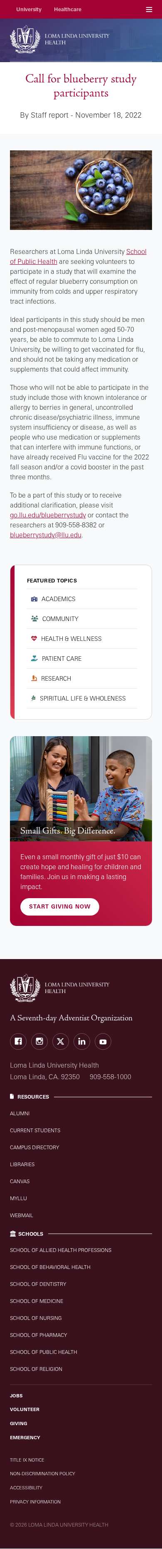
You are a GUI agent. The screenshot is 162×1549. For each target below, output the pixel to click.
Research (56, 678)
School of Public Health (43, 1352)
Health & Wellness (71, 638)
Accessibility (26, 1488)
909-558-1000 (110, 1077)
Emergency (25, 1437)
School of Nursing (36, 1318)
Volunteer (24, 1409)
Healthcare (67, 9)
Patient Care (61, 658)
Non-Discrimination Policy (42, 1474)
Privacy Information (35, 1502)
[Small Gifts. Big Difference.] (81, 788)
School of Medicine (36, 1301)
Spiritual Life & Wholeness (83, 698)
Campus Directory (34, 1147)
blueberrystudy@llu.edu (45, 535)
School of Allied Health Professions (60, 1250)
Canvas (19, 1181)
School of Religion (36, 1369)
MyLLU (18, 1198)
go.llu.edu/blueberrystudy (48, 515)
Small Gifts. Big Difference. (67, 831)
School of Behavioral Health (50, 1267)
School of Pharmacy (38, 1335)
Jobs (16, 1396)
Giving (18, 1423)
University (29, 9)
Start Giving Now (60, 906)
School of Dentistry (38, 1284)
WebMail (21, 1215)
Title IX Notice (27, 1460)
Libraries (22, 1164)
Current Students (35, 1130)
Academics (59, 598)
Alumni (19, 1113)
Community (60, 618)
